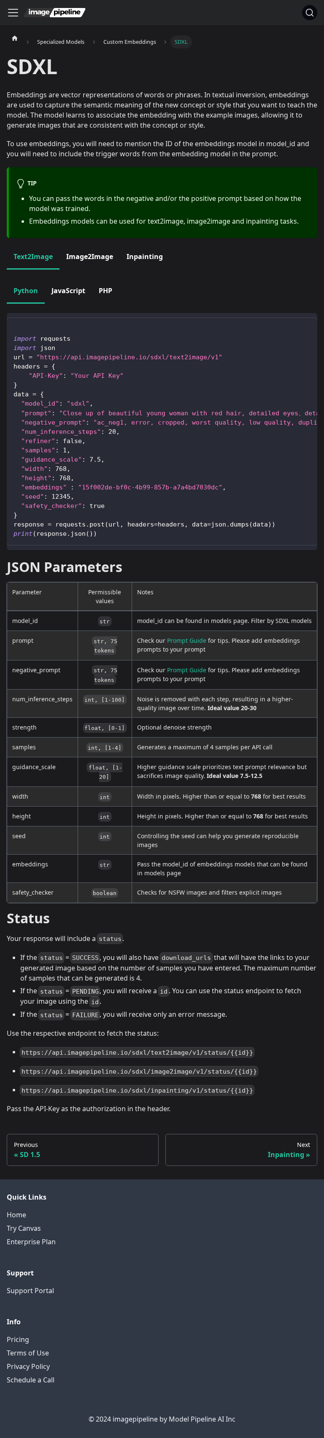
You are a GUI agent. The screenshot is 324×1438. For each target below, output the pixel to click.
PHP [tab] (105, 290)
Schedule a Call (30, 1380)
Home (16, 1214)
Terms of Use (28, 1353)
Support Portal (30, 1290)
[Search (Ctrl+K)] (309, 12)
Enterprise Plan (31, 1241)
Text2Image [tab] (33, 256)
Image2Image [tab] (89, 256)
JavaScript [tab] (68, 290)
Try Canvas (24, 1228)
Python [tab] (26, 290)
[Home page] (15, 38)
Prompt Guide (186, 640)
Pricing (18, 1339)
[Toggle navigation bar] (13, 12)
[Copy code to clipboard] (307, 328)
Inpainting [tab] (145, 256)
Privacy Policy (28, 1366)
